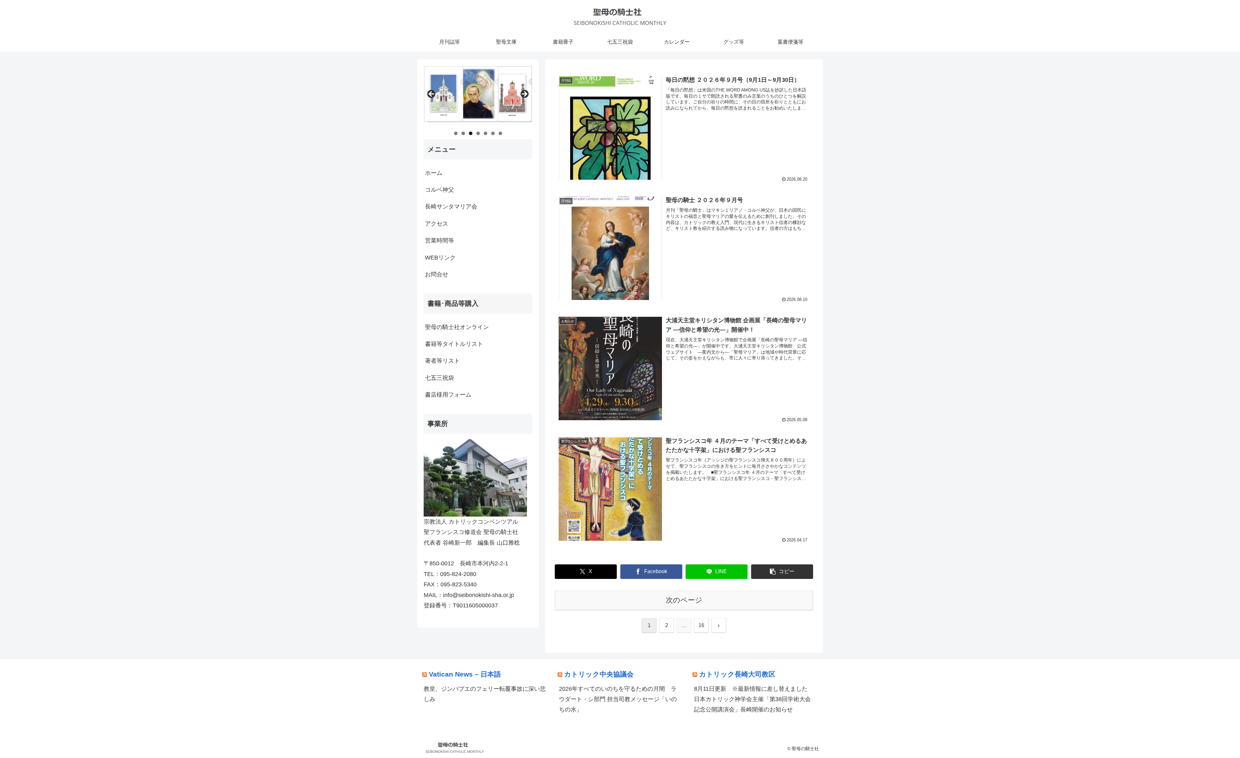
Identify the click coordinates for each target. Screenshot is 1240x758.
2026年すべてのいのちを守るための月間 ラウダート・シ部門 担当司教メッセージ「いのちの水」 (618, 699)
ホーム (433, 173)
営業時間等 (439, 240)
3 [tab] (470, 133)
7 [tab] (500, 133)
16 (701, 625)
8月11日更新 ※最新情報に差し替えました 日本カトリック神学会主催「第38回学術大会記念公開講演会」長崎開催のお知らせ (753, 699)
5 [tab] (485, 133)
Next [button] (524, 94)
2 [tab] (463, 133)
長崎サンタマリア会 (451, 206)
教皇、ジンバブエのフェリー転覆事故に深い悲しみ (485, 694)
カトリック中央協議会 (599, 674)
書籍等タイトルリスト (454, 344)
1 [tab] (456, 133)
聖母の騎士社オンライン (457, 327)
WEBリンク (440, 257)
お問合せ (436, 274)
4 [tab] (478, 133)
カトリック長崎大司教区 (737, 674)
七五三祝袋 (439, 378)
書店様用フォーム (448, 394)
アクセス (436, 223)
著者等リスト (442, 361)
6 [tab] (493, 133)
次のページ (684, 600)
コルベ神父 (439, 190)
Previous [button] (432, 94)
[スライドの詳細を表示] (478, 96)
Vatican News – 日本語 (465, 674)
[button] (782, 571)
